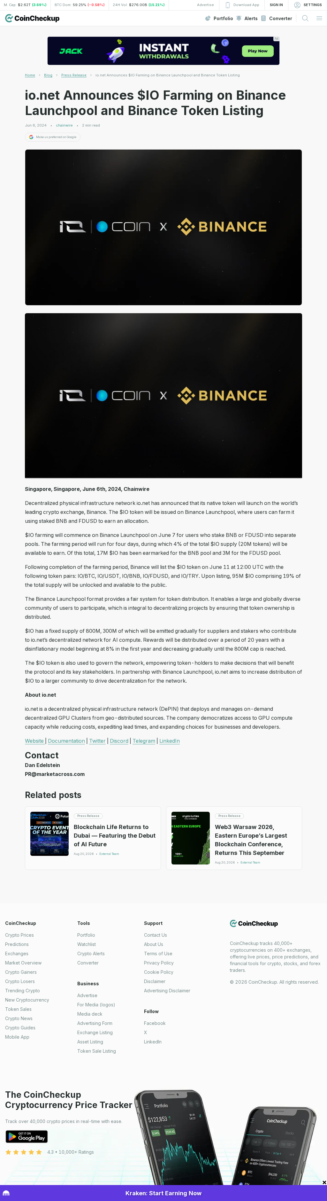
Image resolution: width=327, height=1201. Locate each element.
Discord (119, 741)
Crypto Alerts (91, 953)
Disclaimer (154, 981)
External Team (109, 854)
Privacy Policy (159, 962)
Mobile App (17, 1037)
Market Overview (23, 962)
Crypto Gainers (21, 972)
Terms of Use (158, 953)
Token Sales (18, 1009)
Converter (88, 962)
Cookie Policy (158, 972)
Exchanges (16, 953)
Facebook (155, 1023)
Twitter (97, 741)
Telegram (144, 741)
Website (35, 741)
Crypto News (19, 1018)
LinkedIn (169, 741)
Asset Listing (90, 1041)
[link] (167, 75)
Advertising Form (94, 1023)
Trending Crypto (22, 990)
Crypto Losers (20, 981)
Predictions (17, 944)
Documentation (66, 741)
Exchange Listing (95, 1032)
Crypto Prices (19, 935)
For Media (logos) (96, 1004)
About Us (153, 944)
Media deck (90, 1014)
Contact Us (155, 935)
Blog (48, 75)
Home (30, 75)
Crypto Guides (20, 1027)
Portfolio (86, 935)
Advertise (87, 995)
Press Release (74, 75)
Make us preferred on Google (56, 137)
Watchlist (86, 944)
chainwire (64, 125)
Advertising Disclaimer (167, 990)
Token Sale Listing (96, 1051)
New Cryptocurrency (27, 1000)
